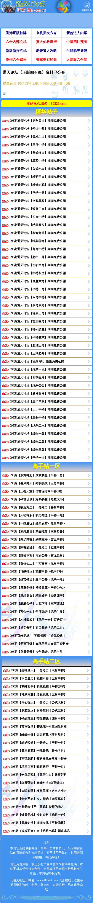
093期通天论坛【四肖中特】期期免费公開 (38, 217)
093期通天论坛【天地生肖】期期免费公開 (38, 136)
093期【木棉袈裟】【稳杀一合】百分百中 (38, 619)
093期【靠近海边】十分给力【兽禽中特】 (38, 507)
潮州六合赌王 (16, 59)
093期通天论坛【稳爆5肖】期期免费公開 (37, 361)
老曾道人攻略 (46, 50)
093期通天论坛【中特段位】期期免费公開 (38, 273)
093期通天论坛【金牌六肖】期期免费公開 (38, 281)
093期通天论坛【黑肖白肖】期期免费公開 (38, 393)
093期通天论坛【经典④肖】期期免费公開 (38, 241)
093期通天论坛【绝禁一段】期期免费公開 (38, 369)
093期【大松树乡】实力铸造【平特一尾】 (38, 515)
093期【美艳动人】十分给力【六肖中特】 (39, 670)
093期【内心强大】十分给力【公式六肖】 (39, 702)
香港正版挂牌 (16, 33)
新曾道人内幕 (76, 33)
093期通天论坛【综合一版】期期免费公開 (38, 433)
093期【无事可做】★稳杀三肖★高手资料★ (39, 643)
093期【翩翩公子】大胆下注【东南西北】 (38, 603)
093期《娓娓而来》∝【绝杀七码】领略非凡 (40, 831)
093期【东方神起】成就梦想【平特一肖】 (38, 475)
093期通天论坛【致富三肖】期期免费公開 (38, 209)
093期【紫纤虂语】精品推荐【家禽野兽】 (38, 531)
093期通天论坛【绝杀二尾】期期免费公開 (38, 425)
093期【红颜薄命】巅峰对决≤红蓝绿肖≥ (37, 782)
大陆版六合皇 (76, 59)
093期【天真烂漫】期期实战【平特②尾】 (39, 822)
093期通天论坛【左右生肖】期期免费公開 (38, 265)
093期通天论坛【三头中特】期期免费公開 (38, 417)
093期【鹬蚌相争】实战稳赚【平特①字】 (39, 686)
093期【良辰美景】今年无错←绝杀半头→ (38, 651)
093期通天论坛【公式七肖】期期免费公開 (38, 168)
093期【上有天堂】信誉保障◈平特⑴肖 (36, 491)
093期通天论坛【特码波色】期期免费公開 (38, 329)
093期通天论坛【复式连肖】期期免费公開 (38, 152)
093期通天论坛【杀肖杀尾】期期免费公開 (38, 305)
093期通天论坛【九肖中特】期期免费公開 (38, 249)
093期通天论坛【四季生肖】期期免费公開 (38, 377)
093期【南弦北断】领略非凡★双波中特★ (39, 758)
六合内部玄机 (16, 42)
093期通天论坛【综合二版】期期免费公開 (38, 441)
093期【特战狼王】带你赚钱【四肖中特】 (39, 718)
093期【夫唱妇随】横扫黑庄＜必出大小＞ (39, 790)
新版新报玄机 (16, 50)
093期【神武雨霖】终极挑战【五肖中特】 (39, 694)
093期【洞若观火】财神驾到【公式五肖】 (39, 710)
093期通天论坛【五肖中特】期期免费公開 (38, 297)
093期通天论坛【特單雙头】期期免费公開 (38, 225)
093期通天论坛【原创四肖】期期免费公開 (38, 120)
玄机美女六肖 (46, 33)
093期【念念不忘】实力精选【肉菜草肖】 (39, 798)
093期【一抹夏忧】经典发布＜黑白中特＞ (38, 523)
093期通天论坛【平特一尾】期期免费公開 (38, 193)
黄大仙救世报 (46, 42)
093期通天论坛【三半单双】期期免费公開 (38, 401)
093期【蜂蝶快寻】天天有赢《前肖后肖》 (39, 734)
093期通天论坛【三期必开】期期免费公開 (38, 353)
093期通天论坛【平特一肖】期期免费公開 (38, 289)
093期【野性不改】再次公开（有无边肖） (38, 555)
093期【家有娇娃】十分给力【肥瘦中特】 (38, 547)
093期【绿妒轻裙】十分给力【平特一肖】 (39, 742)
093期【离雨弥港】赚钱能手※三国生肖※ (39, 726)
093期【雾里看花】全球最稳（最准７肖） (39, 750)
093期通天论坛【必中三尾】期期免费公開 (38, 257)
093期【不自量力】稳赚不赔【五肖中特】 (39, 678)
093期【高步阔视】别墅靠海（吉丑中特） (38, 539)
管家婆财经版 (46, 59)
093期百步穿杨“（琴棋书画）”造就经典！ (38, 635)
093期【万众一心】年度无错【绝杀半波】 (38, 611)
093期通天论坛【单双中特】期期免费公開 (38, 160)
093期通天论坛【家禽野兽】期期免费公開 (38, 233)
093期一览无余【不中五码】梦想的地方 (37, 806)
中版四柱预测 (76, 42)
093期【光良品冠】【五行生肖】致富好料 (39, 774)
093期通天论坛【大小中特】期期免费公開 (38, 409)
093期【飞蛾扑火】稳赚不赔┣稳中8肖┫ (37, 571)
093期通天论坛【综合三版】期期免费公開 (38, 449)
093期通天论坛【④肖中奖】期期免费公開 (38, 128)
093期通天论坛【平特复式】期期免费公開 (38, 337)
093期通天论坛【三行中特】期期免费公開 (38, 144)
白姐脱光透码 (76, 50)
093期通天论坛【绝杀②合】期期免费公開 (38, 385)
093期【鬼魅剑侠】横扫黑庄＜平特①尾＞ (38, 587)
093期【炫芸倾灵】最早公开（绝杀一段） (38, 579)
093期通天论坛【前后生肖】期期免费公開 (38, 321)
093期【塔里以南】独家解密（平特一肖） (39, 766)
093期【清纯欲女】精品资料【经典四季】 (38, 595)
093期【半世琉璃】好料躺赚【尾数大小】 (38, 499)
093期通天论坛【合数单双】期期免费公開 (38, 201)
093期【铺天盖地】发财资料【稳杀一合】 (39, 814)
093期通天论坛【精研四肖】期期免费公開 (38, 176)
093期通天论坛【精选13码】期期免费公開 (38, 184)
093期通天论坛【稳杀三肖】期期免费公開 (38, 313)
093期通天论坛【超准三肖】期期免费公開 (38, 345)
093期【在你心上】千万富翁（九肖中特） (38, 563)
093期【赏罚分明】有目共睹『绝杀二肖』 (38, 627)
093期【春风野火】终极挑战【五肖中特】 (38, 483)
